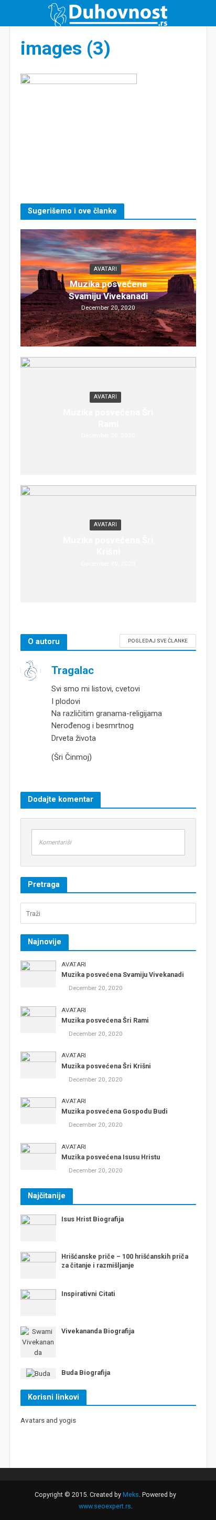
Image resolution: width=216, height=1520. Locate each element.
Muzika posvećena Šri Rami (108, 418)
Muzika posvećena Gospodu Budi (114, 1111)
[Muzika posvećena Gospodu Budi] (38, 1110)
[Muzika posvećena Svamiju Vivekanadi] (38, 973)
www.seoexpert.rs (105, 1506)
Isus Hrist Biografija (92, 1219)
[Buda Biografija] (38, 1373)
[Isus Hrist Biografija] (38, 1227)
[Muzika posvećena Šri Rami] (38, 1019)
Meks (131, 1494)
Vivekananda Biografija (97, 1331)
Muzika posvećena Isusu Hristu (110, 1157)
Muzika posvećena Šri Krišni (108, 546)
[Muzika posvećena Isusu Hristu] (38, 1156)
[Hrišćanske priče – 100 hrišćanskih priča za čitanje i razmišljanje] (38, 1265)
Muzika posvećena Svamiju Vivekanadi (108, 290)
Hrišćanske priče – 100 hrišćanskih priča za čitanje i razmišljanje (124, 1260)
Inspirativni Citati (88, 1294)
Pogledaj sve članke (158, 641)
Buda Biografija (85, 1372)
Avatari (105, 269)
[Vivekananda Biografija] (38, 1341)
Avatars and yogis (48, 1420)
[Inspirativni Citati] (38, 1302)
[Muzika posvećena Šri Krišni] (38, 1064)
